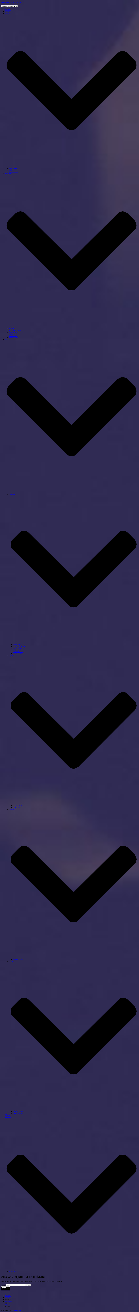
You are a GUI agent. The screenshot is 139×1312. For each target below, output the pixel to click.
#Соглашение (13, 172)
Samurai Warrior (18, 1111)
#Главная (8, 10)
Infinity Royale (18, 648)
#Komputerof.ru (14, 332)
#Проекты (8, 1301)
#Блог (7, 11)
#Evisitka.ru (13, 336)
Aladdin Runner (18, 1113)
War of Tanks (17, 653)
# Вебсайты (13, 168)
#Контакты (13, 1271)
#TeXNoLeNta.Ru (15, 330)
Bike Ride (16, 807)
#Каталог (8, 1115)
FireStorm (16, 650)
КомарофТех (18, 1310)
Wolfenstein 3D (18, 652)
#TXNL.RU (13, 328)
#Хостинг (12, 170)
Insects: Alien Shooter (20, 646)
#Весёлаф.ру (13, 337)
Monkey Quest (18, 959)
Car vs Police (17, 805)
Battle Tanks (17, 644)
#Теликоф (12, 334)
